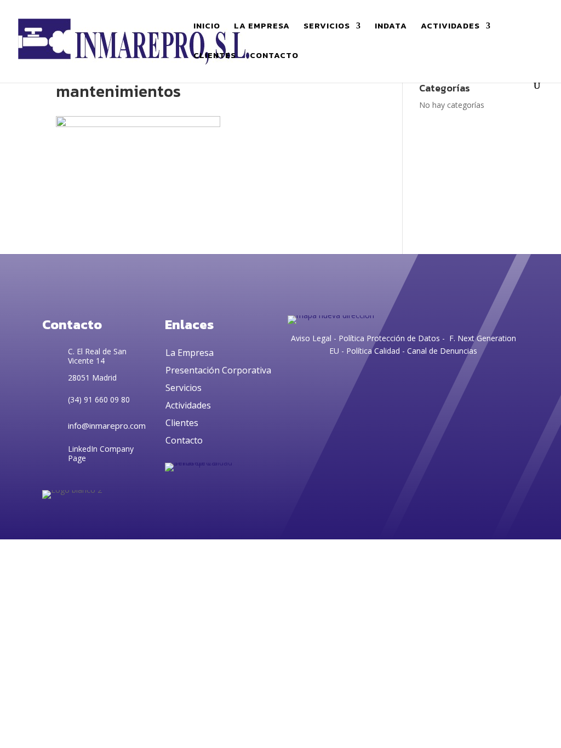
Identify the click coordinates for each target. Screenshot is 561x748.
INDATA (391, 27)
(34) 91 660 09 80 (99, 399)
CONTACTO (274, 56)
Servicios (183, 388)
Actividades (188, 405)
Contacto (184, 440)
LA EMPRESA (262, 27)
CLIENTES (214, 56)
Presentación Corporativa (218, 370)
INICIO (206, 27)
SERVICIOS (327, 27)
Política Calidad (373, 351)
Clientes (181, 423)
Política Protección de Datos (388, 338)
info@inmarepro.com (107, 425)
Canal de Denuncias (442, 351)
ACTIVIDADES (450, 27)
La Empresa (189, 353)
